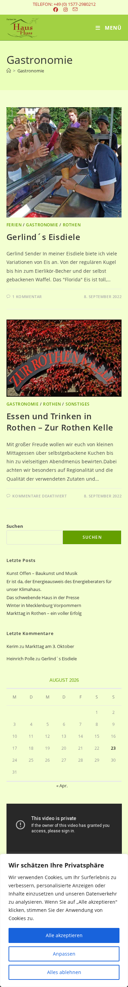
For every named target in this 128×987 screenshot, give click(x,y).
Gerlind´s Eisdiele (43, 236)
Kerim (12, 646)
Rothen (72, 225)
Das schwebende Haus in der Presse (42, 597)
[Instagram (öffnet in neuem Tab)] (66, 9)
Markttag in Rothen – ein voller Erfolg (44, 613)
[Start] (8, 71)
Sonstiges (78, 404)
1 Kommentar (27, 296)
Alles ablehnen (64, 972)
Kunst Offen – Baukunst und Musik (41, 573)
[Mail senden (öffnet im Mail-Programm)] (74, 9)
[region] (64, 920)
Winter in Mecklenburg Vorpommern (43, 605)
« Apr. (62, 785)
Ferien (14, 225)
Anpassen (64, 953)
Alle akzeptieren (64, 935)
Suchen (14, 526)
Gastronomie (30, 71)
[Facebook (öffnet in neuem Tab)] (56, 9)
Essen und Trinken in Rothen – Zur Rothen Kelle (59, 421)
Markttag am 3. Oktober (49, 646)
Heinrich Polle (20, 658)
